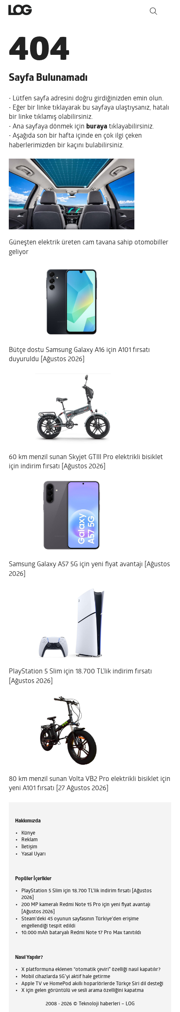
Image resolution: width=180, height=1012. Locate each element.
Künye (28, 833)
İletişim (29, 847)
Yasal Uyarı (33, 854)
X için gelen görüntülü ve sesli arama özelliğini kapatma (82, 990)
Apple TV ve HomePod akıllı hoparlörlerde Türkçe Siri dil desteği (92, 983)
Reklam (29, 839)
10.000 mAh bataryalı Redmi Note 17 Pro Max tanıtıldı (81, 932)
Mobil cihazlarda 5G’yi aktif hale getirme (65, 976)
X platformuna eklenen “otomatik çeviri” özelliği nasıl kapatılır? (90, 969)
